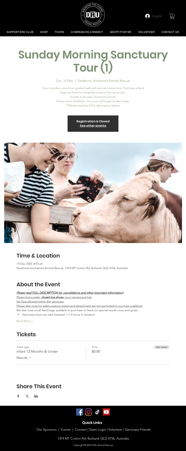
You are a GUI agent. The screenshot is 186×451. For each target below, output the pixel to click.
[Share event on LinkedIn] (36, 396)
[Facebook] (79, 412)
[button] (172, 16)
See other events (93, 126)
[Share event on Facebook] (18, 396)
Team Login (97, 430)
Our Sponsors (47, 430)
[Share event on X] (27, 396)
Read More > (25, 321)
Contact (81, 430)
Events (66, 430)
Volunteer (115, 430)
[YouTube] (106, 412)
